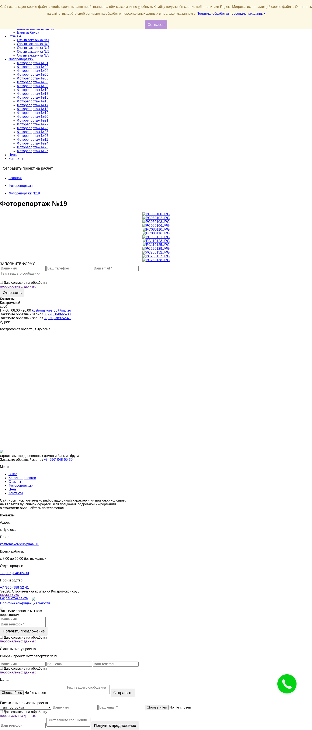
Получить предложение (24, 631)
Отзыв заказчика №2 (33, 44)
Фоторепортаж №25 (32, 147)
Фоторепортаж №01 (32, 63)
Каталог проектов (22, 478)
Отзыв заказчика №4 (33, 48)
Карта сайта (9, 595)
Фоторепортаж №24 (32, 143)
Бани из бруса (28, 32)
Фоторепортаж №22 (32, 124)
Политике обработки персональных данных (231, 13)
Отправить (12, 293)
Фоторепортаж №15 (32, 97)
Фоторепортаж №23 (32, 128)
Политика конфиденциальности (25, 603)
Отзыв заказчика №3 (33, 55)
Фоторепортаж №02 (32, 67)
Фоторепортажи (21, 59)
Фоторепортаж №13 (32, 93)
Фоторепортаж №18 (32, 109)
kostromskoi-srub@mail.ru (51, 310)
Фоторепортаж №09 (32, 86)
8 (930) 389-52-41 (57, 318)
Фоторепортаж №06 (32, 78)
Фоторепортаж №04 (32, 70)
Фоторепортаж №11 (32, 139)
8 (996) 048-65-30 (57, 314)
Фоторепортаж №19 (32, 113)
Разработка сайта (14, 598)
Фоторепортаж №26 (32, 151)
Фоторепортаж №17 (32, 105)
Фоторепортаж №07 (32, 135)
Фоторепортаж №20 (32, 116)
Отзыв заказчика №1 (33, 40)
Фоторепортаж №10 (32, 90)
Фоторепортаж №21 (32, 120)
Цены (12, 155)
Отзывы (14, 36)
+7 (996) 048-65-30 (58, 459)
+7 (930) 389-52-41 (14, 587)
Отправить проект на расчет (28, 168)
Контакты (15, 158)
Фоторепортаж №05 (32, 74)
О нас (12, 474)
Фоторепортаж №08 (32, 82)
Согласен (156, 25)
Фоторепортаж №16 (32, 101)
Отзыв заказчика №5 (33, 51)
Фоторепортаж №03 (32, 132)
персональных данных (18, 286)
